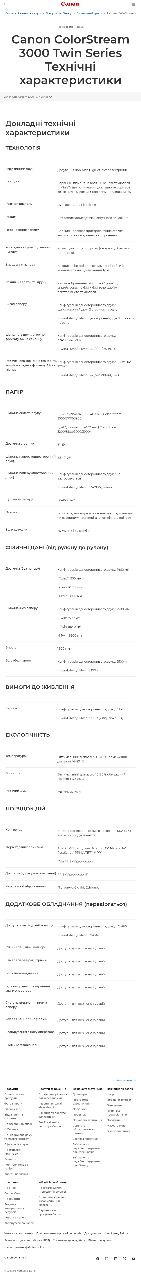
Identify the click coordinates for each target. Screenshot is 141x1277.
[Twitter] (124, 1258)
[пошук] (6, 4)
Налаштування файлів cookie (24, 1247)
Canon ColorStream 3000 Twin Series (26, 96)
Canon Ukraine (14, 1257)
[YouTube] (133, 1258)
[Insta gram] (106, 1258)
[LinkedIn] (115, 1258)
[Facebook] (97, 1258)
